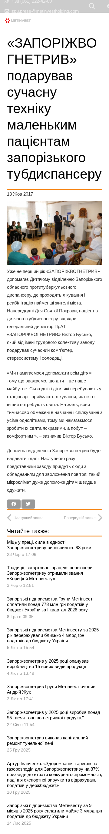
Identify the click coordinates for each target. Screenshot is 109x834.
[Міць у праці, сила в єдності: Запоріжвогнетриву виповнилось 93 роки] (54, 549)
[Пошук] (92, 6)
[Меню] (78, 20)
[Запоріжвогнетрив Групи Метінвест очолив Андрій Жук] (54, 693)
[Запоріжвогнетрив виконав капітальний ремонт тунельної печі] (54, 744)
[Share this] (14, 504)
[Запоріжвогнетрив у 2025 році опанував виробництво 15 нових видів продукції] (54, 667)
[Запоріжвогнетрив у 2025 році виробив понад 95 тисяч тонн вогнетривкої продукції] (54, 719)
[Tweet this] (28, 504)
